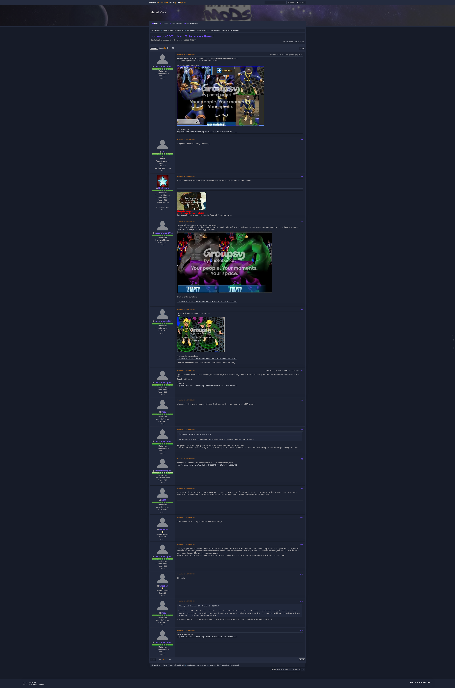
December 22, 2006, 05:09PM (186, 601)
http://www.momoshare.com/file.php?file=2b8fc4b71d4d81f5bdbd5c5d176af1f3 (207, 358)
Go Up (153, 659)
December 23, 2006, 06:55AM (186, 630)
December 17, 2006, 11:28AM (186, 140)
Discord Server (177, 24)
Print (302, 48)
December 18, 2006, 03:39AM (186, 176)
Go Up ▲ (429, 682)
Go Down (154, 48)
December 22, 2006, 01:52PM (186, 400)
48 (173, 48)
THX (164, 151)
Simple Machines (39, 684)
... (171, 48)
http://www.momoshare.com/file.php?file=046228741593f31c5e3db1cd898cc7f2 (207, 465)
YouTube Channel (192, 24)
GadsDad (163, 529)
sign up (183, 3)
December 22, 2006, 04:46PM (186, 574)
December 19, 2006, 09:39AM (186, 221)
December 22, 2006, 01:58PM (186, 429)
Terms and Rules (420, 682)
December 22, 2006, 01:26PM (186, 370)
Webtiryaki (33, 682)
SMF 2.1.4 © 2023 (28, 684)
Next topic (299, 42)
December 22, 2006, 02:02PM (186, 459)
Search (165, 24)
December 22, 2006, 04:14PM (186, 488)
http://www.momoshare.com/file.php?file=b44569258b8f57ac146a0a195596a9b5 (207, 386)
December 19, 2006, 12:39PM (186, 309)
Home (156, 24)
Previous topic (288, 42)
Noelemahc (163, 188)
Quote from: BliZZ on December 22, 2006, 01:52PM (195, 434)
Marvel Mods (158, 12)
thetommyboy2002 (164, 66)
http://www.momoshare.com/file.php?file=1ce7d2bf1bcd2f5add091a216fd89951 (207, 301)
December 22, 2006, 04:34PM (186, 517)
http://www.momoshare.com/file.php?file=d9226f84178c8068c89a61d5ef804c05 (207, 132)
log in (176, 3)
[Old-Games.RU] (162, 205)
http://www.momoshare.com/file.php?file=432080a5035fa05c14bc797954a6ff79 (207, 636)
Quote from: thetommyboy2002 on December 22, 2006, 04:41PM (199, 606)
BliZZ (163, 412)
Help (411, 682)
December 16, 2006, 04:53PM (186, 54)
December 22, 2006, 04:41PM (186, 544)
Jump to (273, 670)
